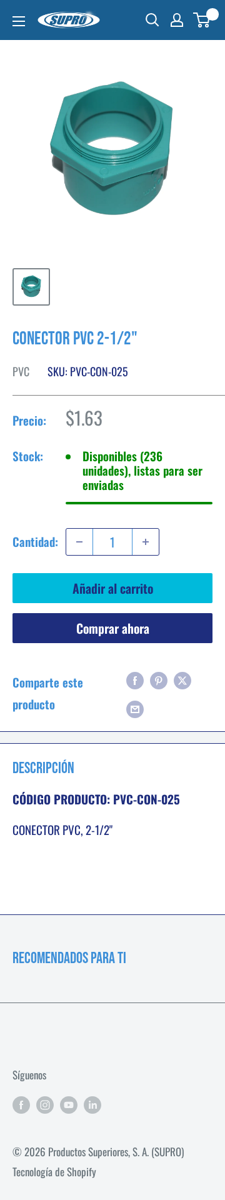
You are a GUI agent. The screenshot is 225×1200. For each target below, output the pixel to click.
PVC (20, 371)
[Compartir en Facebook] (135, 679)
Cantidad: (35, 541)
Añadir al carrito (112, 588)
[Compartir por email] (135, 707)
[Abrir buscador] (152, 20)
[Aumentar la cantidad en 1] (145, 542)
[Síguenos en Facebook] (21, 1104)
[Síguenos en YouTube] (69, 1104)
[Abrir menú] (18, 21)
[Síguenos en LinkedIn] (92, 1104)
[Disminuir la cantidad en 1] (79, 542)
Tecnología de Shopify (54, 1171)
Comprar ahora (112, 628)
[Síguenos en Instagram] (45, 1104)
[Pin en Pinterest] (159, 679)
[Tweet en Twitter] (182, 679)
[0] (202, 20)
